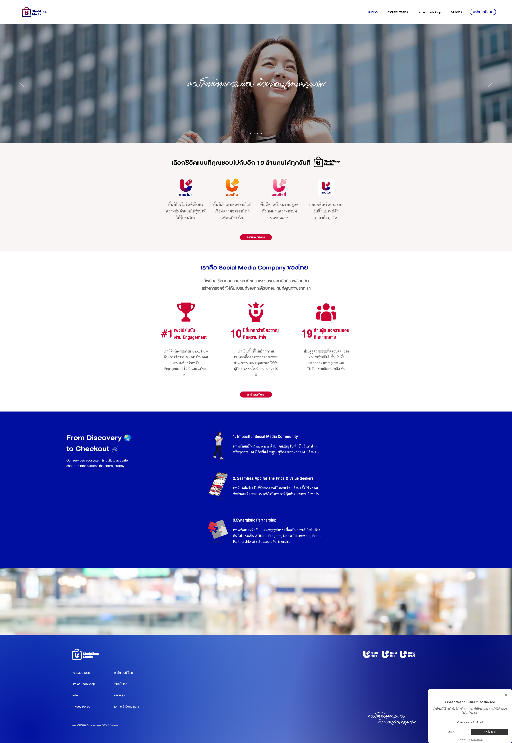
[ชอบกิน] (257, 133)
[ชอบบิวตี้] (261, 133)
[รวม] (250, 133)
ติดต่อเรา (119, 695)
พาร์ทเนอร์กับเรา (124, 673)
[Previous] (22, 83)
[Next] (490, 83)
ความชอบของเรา (82, 673)
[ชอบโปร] (254, 133)
